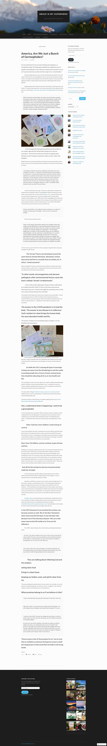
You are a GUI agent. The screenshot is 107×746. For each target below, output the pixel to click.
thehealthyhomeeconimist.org (28, 504)
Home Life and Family (28, 37)
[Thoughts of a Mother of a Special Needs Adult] (81, 726)
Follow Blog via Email (73, 46)
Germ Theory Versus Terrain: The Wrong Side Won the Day (46, 90)
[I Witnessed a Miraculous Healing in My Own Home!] (71, 716)
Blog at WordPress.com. (27, 743)
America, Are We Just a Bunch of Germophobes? (40, 55)
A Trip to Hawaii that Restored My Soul (76, 75)
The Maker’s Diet (28, 498)
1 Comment (32, 59)
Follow (70, 59)
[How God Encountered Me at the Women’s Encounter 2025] (71, 695)
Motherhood (53, 34)
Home (24, 34)
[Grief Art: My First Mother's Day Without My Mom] (71, 685)
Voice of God (63, 34)
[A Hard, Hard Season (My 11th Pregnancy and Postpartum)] (71, 706)
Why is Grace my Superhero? (41, 34)
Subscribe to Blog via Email (28, 678)
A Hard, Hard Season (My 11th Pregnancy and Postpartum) (78, 136)
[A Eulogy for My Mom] (81, 695)
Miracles (71, 34)
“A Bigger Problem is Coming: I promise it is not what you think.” (45, 392)
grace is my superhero (53, 14)
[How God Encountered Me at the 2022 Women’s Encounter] (71, 726)
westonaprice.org (42, 504)
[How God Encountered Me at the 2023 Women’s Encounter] (81, 706)
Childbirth (45, 37)
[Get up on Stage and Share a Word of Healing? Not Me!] (81, 716)
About (29, 34)
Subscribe (25, 692)
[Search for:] (77, 98)
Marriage (38, 37)
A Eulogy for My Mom (72, 87)
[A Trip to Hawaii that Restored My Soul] (81, 685)
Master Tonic (47, 194)
